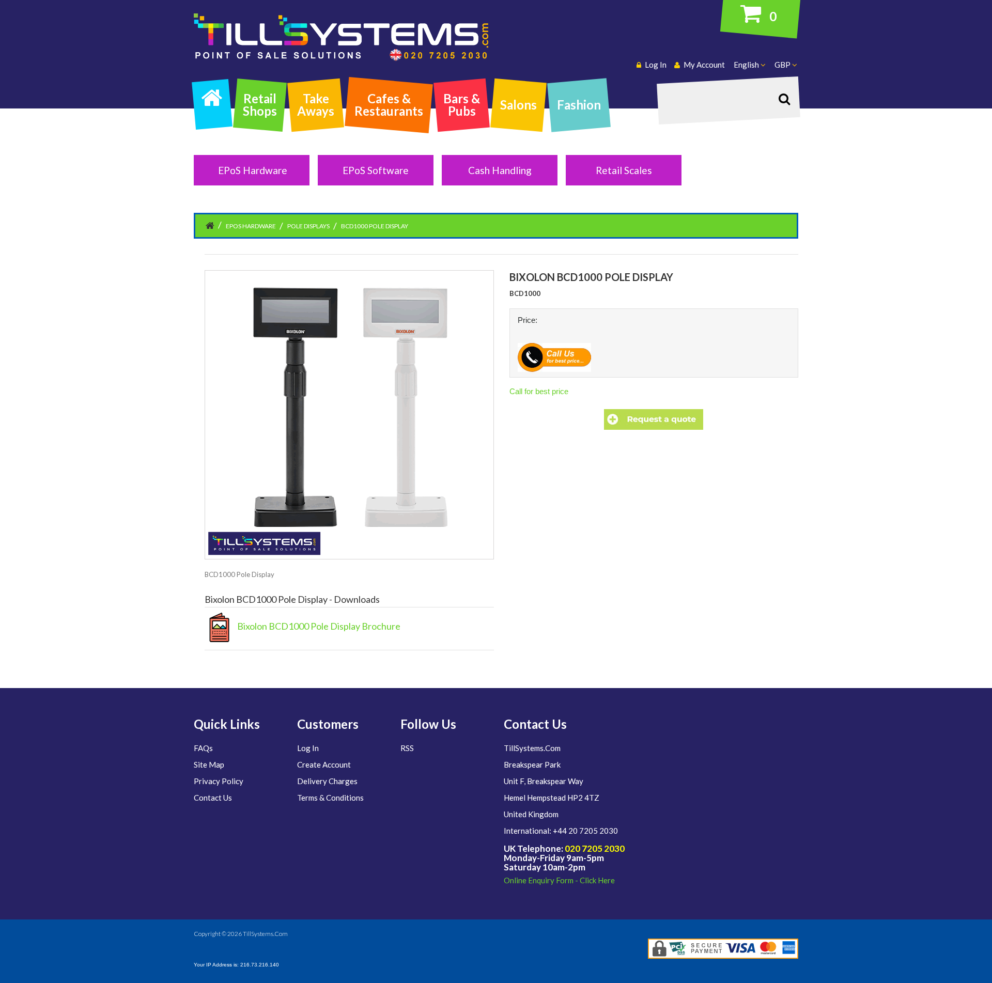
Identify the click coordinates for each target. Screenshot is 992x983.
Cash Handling (500, 170)
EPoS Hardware (252, 170)
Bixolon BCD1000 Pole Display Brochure (317, 626)
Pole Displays (308, 226)
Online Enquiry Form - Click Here (559, 880)
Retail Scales (624, 170)
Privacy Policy (218, 781)
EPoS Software (375, 170)
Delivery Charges (327, 781)
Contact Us (213, 797)
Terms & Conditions (330, 797)
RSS (407, 748)
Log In (308, 748)
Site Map (209, 764)
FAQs (203, 748)
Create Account (324, 764)
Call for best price (538, 391)
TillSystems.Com (265, 934)
